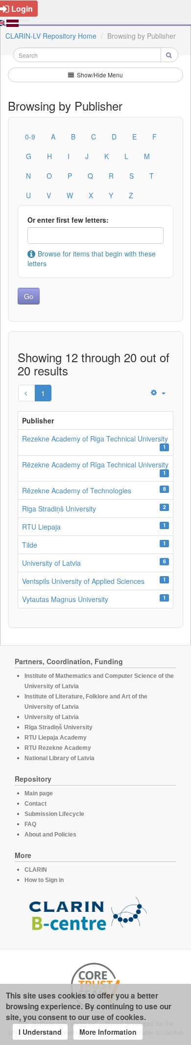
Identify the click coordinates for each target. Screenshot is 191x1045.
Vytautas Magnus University (65, 599)
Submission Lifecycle (54, 814)
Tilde (29, 545)
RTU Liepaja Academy (55, 737)
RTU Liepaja (41, 527)
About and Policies (50, 834)
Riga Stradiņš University (59, 508)
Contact (35, 803)
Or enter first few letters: (68, 220)
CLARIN (35, 869)
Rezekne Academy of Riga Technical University (95, 438)
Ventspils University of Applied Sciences (83, 581)
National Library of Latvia (59, 758)
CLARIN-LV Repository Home (50, 36)
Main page (38, 793)
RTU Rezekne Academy (57, 747)
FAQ (30, 824)
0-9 (30, 136)
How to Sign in (44, 880)
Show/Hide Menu (99, 74)
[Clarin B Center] (88, 917)
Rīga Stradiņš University (58, 727)
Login (22, 8)
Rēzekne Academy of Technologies (76, 490)
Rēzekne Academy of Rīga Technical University (95, 464)
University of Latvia (51, 563)
